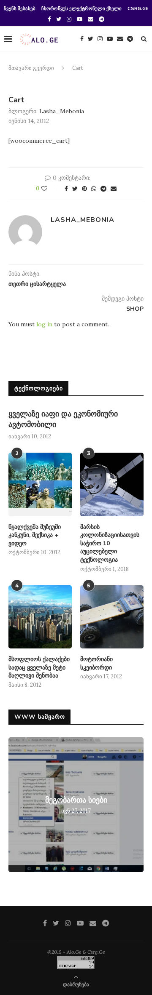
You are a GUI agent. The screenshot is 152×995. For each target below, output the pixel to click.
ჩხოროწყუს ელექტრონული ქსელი (81, 8)
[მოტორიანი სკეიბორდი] (112, 616)
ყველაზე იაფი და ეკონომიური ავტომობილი (63, 419)
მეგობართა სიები (76, 800)
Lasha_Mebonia (61, 111)
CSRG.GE (138, 8)
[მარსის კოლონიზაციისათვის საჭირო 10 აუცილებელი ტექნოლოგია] (112, 484)
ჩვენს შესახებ (19, 8)
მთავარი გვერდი (31, 68)
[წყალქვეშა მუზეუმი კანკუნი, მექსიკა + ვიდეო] (40, 484)
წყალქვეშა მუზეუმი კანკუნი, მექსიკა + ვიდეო (34, 535)
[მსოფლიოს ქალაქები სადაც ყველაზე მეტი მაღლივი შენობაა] (40, 616)
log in (44, 324)
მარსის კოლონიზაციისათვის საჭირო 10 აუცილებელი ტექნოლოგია (109, 543)
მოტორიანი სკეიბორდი (96, 663)
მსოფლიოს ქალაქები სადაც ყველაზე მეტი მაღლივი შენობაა (39, 667)
